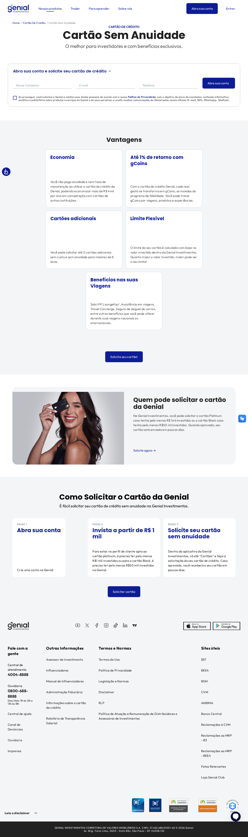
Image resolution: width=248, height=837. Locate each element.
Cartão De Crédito (34, 23)
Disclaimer (106, 692)
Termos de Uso (109, 659)
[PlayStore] (226, 626)
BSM (204, 681)
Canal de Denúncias (15, 727)
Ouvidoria (15, 740)
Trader (75, 8)
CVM (204, 692)
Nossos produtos (50, 8)
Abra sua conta (202, 8)
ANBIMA (207, 703)
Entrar (230, 8)
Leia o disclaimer (17, 813)
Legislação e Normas (114, 681)
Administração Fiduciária (64, 692)
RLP (101, 703)
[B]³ (203, 659)
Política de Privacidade (142, 96)
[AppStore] (197, 626)
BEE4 (205, 670)
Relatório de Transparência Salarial (65, 720)
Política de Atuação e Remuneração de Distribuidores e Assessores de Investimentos (138, 716)
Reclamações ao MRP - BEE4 (216, 753)
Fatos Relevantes (213, 766)
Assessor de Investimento (64, 659)
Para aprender (99, 8)
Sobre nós (125, 8)
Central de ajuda (19, 714)
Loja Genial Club (213, 777)
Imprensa (14, 751)
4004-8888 (18, 674)
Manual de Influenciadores (65, 681)
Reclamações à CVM (215, 725)
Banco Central (211, 714)
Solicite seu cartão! (124, 357)
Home (16, 23)
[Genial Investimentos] (18, 8)
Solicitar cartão (124, 592)
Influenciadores (57, 670)
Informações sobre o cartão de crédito (66, 705)
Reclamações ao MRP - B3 (216, 738)
